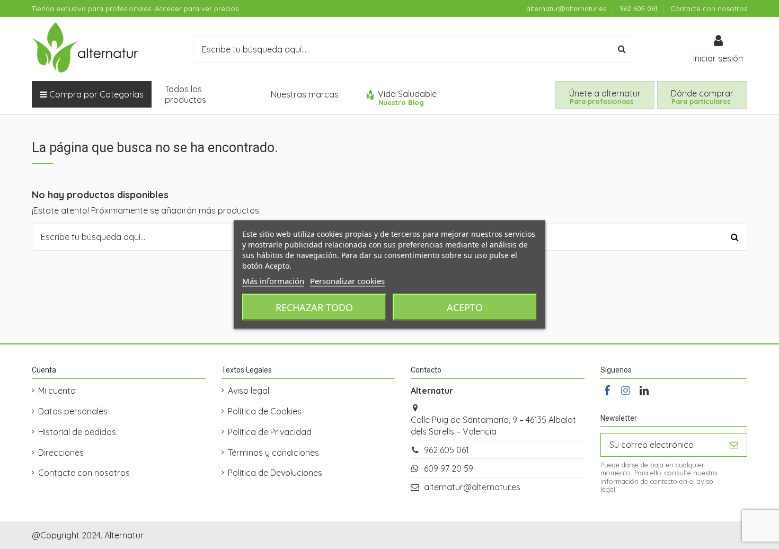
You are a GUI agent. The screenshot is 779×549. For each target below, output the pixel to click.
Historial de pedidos (77, 432)
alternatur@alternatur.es (567, 8)
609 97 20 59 (448, 468)
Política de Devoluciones (275, 472)
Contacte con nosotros (708, 8)
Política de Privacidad (270, 432)
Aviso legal (248, 390)
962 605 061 (639, 8)
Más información (273, 281)
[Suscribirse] (734, 444)
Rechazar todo (314, 307)
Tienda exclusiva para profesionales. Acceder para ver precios (135, 8)
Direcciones (61, 452)
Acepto (465, 307)
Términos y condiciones (273, 452)
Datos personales (73, 411)
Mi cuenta (57, 390)
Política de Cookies (265, 411)
